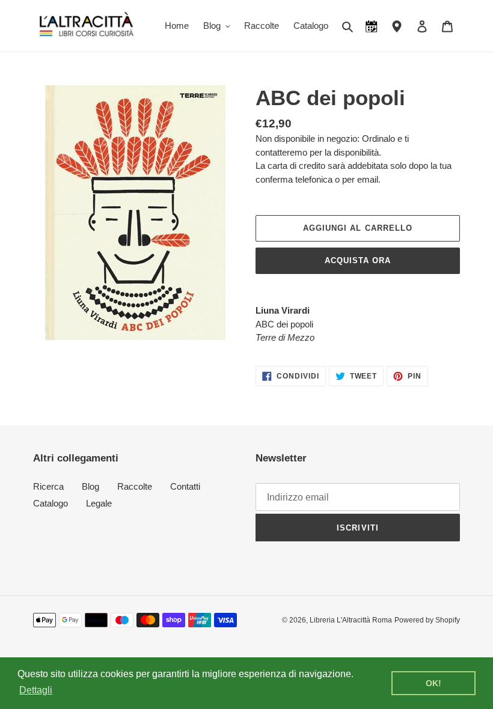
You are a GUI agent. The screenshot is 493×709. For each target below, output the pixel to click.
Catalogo (50, 503)
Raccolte (134, 486)
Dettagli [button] (35, 690)
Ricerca (48, 486)
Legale (99, 503)
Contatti (185, 486)
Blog (90, 486)
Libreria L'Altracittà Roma (351, 620)
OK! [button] (433, 683)
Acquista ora (358, 260)
